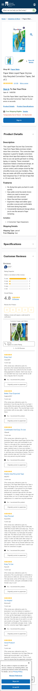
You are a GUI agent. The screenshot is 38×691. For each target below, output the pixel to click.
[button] (34, 4)
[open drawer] (2, 4)
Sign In (6, 89)
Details (25, 111)
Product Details (8, 106)
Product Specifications (25, 106)
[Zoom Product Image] (31, 35)
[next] (27, 62)
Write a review (24, 83)
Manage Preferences (15, 675)
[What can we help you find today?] (34, 10)
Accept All (15, 687)
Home (4, 19)
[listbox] (15, 64)
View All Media (31, 61)
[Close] (29, 663)
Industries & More (14, 19)
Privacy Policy (17, 671)
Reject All (16, 681)
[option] (9, 64)
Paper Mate (15, 69)
